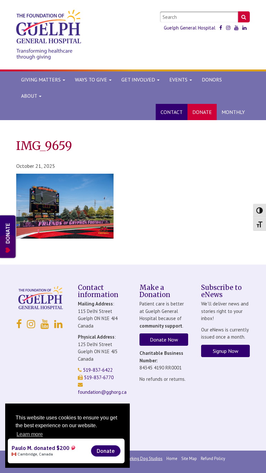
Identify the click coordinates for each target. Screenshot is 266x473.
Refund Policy (213, 458)
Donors (212, 79)
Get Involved (138, 79)
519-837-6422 (97, 370)
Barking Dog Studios (144, 458)
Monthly (233, 112)
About (29, 96)
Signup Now (225, 351)
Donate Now (164, 339)
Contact (172, 112)
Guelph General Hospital (189, 28)
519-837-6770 (98, 377)
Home (171, 458)
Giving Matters (41, 79)
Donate (202, 112)
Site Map (189, 458)
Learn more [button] (30, 434)
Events (179, 79)
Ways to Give (91, 79)
